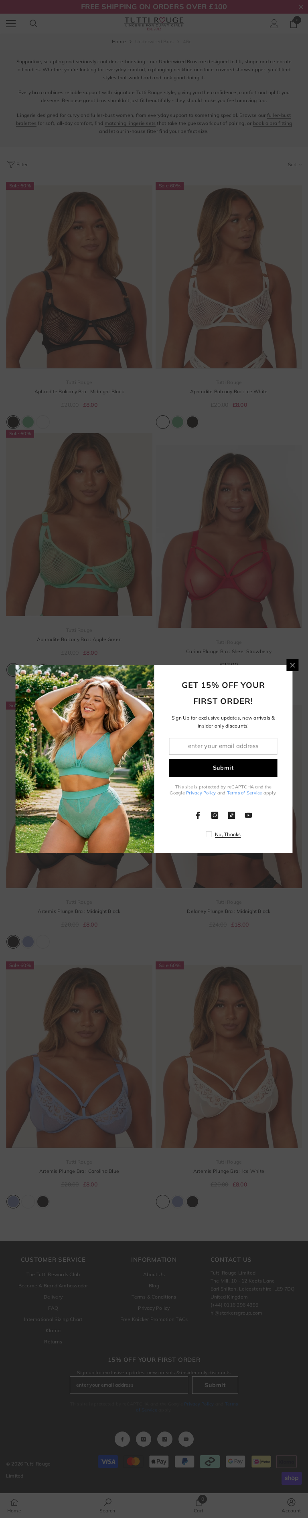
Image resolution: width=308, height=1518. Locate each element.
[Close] (293, 665)
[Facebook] (198, 815)
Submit (223, 767)
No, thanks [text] (228, 834)
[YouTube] (248, 815)
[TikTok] (231, 815)
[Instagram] (215, 815)
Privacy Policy (201, 793)
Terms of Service (244, 793)
